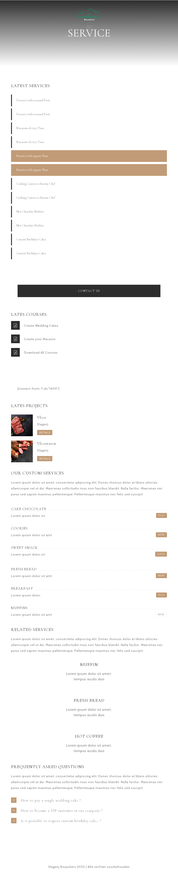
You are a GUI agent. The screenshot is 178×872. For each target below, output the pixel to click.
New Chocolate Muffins (30, 211)
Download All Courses (41, 352)
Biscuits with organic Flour (32, 156)
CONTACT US (89, 291)
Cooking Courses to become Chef (35, 184)
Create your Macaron (40, 339)
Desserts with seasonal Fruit (33, 100)
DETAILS (44, 432)
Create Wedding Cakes (41, 326)
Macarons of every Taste (30, 128)
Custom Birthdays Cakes (31, 239)
